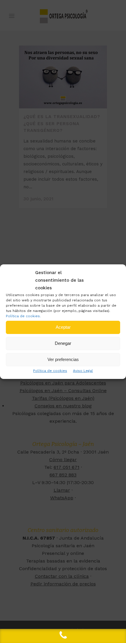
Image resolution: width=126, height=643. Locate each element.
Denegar (63, 343)
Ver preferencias (63, 359)
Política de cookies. (23, 316)
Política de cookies (50, 371)
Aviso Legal (83, 371)
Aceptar (63, 327)
